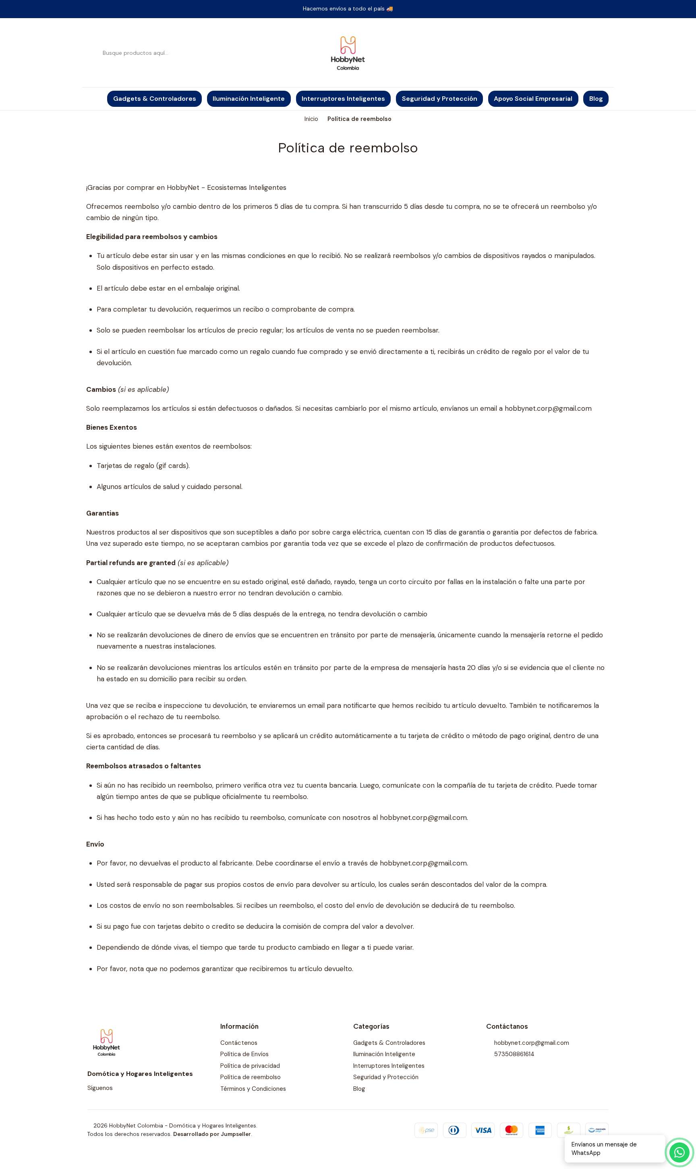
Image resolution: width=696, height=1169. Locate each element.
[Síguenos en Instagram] (119, 1088)
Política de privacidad (250, 1066)
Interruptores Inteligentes (389, 1066)
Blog (359, 1089)
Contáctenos (238, 1043)
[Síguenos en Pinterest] (161, 1088)
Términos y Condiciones (253, 1089)
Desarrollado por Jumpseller (212, 1134)
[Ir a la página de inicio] (348, 53)
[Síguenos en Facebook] (130, 1088)
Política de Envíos (244, 1054)
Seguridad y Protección (385, 1077)
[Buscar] (94, 53)
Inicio (311, 119)
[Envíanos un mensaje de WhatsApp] (679, 1152)
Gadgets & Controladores (389, 1043)
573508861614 (514, 1054)
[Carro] (604, 53)
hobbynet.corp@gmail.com (531, 1043)
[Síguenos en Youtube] (150, 1088)
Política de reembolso (250, 1077)
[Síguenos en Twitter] (140, 1088)
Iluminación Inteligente (384, 1054)
